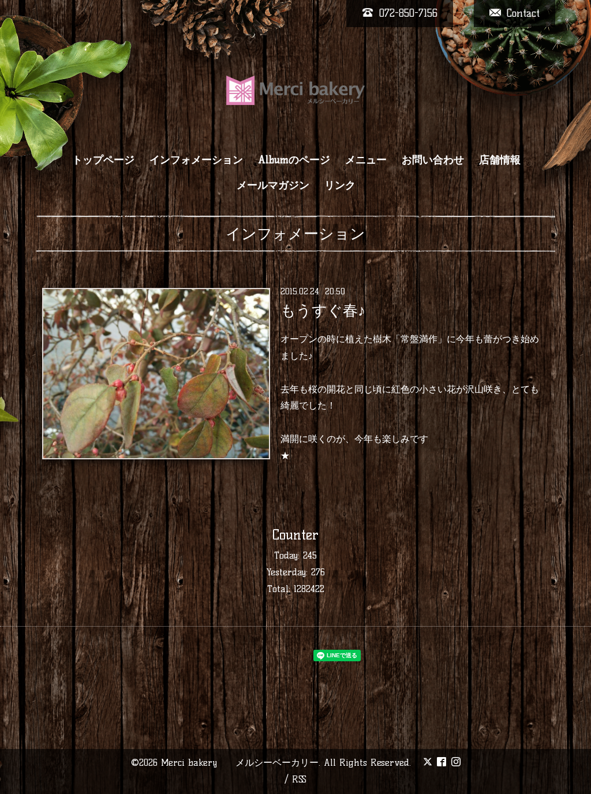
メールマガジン (273, 185)
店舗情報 (500, 159)
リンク (340, 185)
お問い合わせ (433, 159)
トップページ (103, 159)
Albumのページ (294, 159)
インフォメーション (196, 159)
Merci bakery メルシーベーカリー (240, 762)
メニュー (366, 159)
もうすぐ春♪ (322, 310)
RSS (299, 779)
